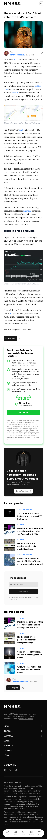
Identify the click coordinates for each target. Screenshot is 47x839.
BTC (16, 59)
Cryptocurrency (17, 55)
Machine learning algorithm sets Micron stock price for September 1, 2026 (30, 531)
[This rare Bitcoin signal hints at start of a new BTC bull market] (9, 513)
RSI (11, 313)
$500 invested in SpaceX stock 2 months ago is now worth (29, 655)
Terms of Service (26, 719)
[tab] (8, 833)
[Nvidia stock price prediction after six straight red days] (9, 545)
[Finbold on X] (10, 770)
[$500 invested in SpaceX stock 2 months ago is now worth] (9, 653)
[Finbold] (12, 3)
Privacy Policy (13, 599)
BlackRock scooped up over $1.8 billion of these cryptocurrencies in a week (30, 561)
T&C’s (35, 597)
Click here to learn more (28, 806)
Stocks (20, 525)
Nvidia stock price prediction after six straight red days (26, 546)
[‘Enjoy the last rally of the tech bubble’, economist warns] (9, 668)
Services (8, 736)
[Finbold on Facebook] (5, 770)
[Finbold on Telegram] (15, 770)
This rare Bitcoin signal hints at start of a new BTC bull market (29, 516)
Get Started (23, 412)
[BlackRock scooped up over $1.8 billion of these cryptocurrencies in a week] (9, 560)
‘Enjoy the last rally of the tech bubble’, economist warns (29, 670)
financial (27, 210)
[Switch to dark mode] (41, 3)
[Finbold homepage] (23, 706)
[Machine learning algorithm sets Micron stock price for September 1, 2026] (9, 530)
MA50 (15, 92)
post (21, 129)
